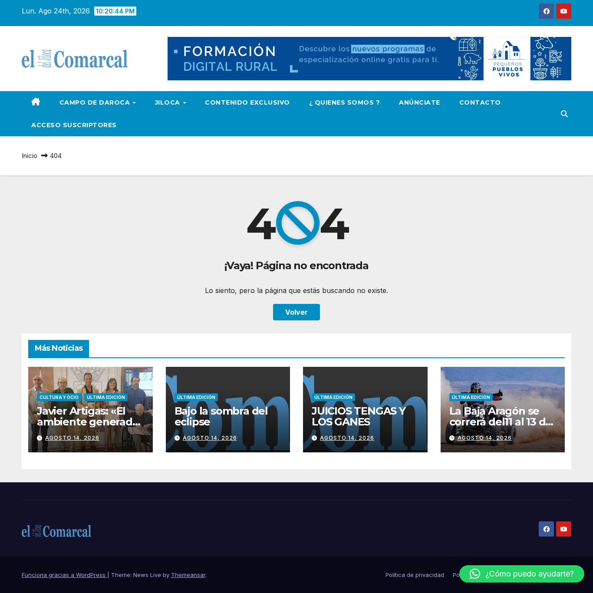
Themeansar (188, 574)
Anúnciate (419, 102)
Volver (296, 312)
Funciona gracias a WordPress (64, 574)
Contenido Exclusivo (247, 102)
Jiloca (168, 102)
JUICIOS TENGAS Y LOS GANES (358, 416)
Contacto (480, 102)
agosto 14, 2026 (72, 438)
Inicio (29, 156)
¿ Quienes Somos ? (344, 102)
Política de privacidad (414, 574)
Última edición (106, 397)
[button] (564, 113)
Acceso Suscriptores (74, 125)
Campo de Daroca (95, 102)
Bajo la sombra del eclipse (221, 416)
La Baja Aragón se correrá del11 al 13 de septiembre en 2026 (500, 422)
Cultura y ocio (59, 397)
